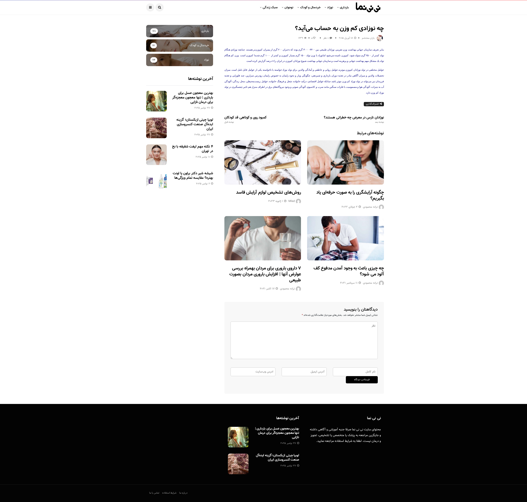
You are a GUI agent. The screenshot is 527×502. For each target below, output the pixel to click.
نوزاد (330, 7)
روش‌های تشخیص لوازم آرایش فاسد (268, 192)
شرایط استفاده (343, 441)
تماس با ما (154, 493)
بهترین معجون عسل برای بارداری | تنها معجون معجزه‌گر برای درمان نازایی (192, 97)
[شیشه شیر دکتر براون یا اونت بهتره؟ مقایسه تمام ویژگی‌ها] (156, 181)
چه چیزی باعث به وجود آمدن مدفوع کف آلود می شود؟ (349, 271)
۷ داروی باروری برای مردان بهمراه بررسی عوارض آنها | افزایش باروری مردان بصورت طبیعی (265, 274)
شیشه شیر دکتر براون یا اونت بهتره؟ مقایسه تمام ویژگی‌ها (193, 176)
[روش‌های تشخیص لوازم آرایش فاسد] (262, 162)
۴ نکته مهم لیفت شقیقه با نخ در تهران (192, 149)
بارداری (344, 7)
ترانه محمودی (370, 207)
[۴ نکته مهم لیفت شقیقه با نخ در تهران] (156, 154)
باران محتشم (368, 38)
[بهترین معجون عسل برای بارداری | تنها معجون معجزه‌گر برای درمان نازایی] (156, 101)
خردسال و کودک (310, 7)
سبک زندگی (270, 7)
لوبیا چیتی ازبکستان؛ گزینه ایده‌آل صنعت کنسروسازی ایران (194, 124)
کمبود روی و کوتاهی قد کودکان (245, 120)
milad (291, 201)
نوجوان (288, 7)
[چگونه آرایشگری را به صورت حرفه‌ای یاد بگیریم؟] (345, 162)
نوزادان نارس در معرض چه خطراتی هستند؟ (354, 120)
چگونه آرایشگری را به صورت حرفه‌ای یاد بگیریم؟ (350, 195)
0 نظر (326, 38)
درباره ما (183, 493)
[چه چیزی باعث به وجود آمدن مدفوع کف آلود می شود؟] (345, 238)
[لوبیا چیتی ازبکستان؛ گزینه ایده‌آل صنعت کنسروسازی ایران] (156, 128)
